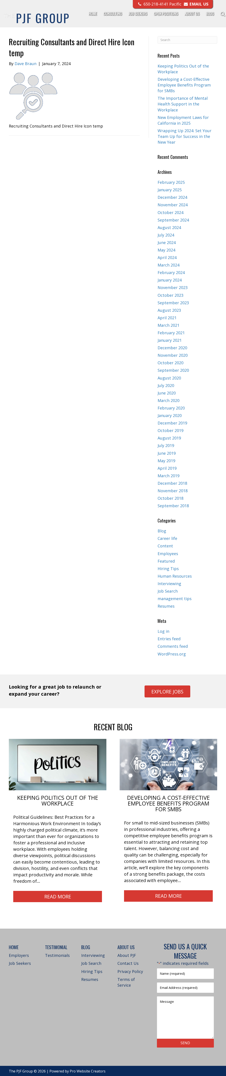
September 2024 (173, 220)
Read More (57, 896)
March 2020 (168, 400)
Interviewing (169, 583)
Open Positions (166, 13)
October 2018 (170, 498)
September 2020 (173, 370)
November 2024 (173, 204)
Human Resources (175, 576)
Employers (19, 955)
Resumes (166, 606)
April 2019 (167, 468)
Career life (167, 538)
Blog (210, 13)
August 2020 (169, 378)
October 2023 (170, 295)
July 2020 (166, 385)
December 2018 (172, 483)
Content (165, 545)
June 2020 (167, 393)
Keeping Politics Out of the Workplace (57, 800)
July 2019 (166, 445)
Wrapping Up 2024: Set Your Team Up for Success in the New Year (184, 136)
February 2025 (171, 182)
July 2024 (166, 235)
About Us (192, 13)
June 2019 (167, 453)
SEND (185, 1042)
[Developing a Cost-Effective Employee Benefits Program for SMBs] (168, 764)
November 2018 (173, 490)
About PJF (126, 955)
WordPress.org (172, 654)
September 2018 (173, 505)
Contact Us (128, 963)
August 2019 (169, 438)
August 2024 (169, 227)
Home (93, 13)
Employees (168, 553)
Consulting (113, 13)
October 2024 (170, 212)
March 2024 (168, 265)
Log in (163, 631)
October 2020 (170, 362)
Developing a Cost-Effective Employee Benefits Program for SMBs (184, 85)
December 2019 (172, 423)
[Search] (220, 14)
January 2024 (170, 280)
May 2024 (166, 250)
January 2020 (170, 415)
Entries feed (169, 638)
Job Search (168, 591)
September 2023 (173, 302)
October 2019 (170, 430)
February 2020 (171, 408)
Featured (166, 561)
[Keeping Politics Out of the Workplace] (57, 764)
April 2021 (167, 317)
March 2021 (168, 325)
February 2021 (171, 332)
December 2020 (172, 347)
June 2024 (167, 242)
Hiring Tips (168, 568)
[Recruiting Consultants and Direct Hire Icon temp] (33, 96)
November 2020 (173, 355)
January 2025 (170, 189)
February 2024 (171, 272)
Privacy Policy (130, 971)
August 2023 (169, 310)
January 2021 (170, 340)
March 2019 (168, 475)
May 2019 (166, 460)
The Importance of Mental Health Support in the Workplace (183, 104)
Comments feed (173, 646)
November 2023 (173, 287)
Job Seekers (137, 13)
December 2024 (172, 197)
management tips (175, 598)
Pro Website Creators (87, 1071)
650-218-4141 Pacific (161, 4)
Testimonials (57, 955)
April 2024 (167, 257)
